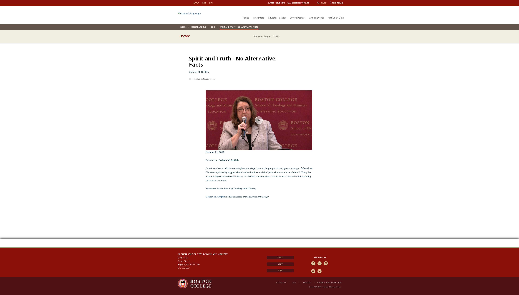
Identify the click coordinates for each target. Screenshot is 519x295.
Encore (183, 27)
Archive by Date (336, 17)
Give (211, 3)
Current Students (276, 3)
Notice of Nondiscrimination (329, 282)
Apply (196, 3)
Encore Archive (198, 27)
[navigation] (291, 13)
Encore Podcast (297, 17)
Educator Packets (277, 17)
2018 (213, 27)
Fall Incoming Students (298, 3)
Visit (204, 3)
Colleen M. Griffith (215, 196)
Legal (294, 282)
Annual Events (316, 17)
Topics (245, 17)
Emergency (306, 282)
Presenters (258, 17)
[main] (259, 143)
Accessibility (281, 282)
